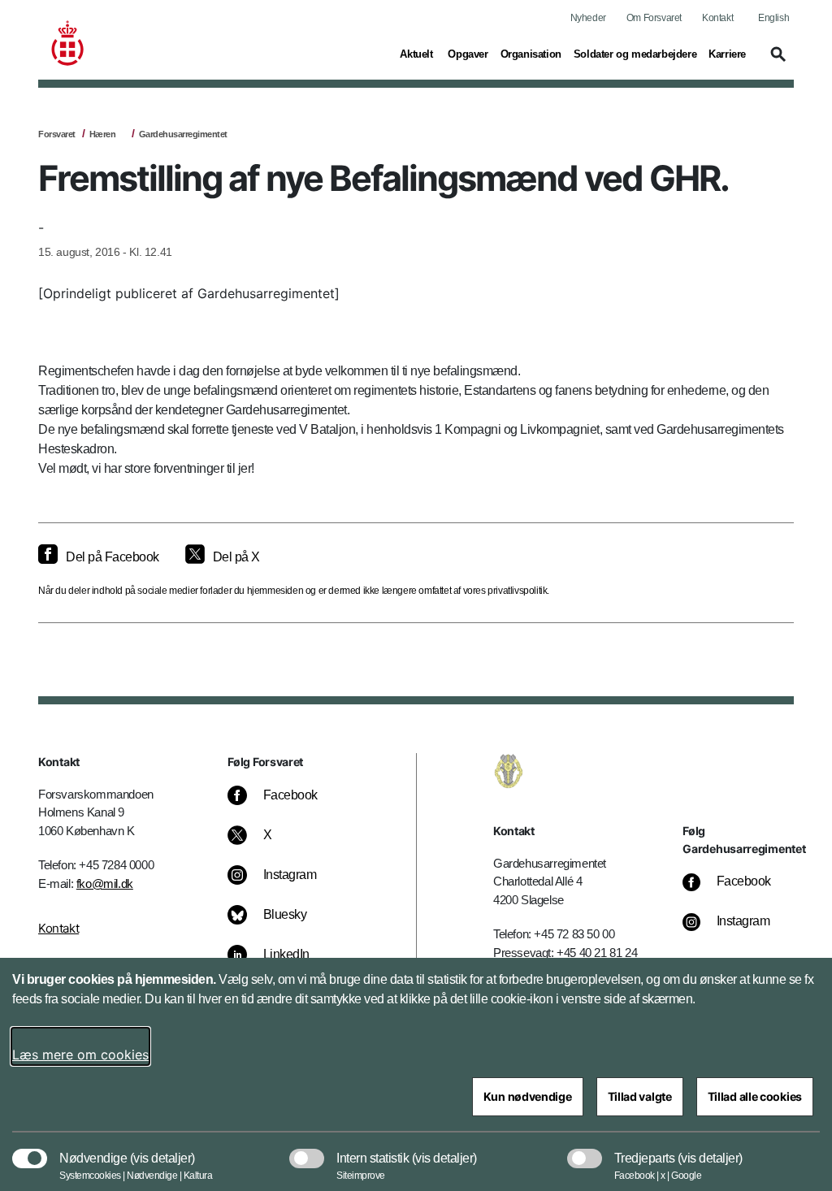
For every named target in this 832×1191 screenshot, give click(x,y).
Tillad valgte (640, 1096)
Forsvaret (57, 134)
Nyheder (588, 18)
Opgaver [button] (468, 53)
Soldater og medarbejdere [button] (635, 53)
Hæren (102, 134)
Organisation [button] (530, 53)
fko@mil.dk (104, 883)
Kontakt (717, 18)
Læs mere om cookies (80, 1054)
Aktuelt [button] (418, 53)
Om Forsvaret (654, 18)
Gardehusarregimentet (183, 134)
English (773, 18)
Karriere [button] (727, 53)
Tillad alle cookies (755, 1096)
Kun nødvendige (527, 1096)
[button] (776, 62)
